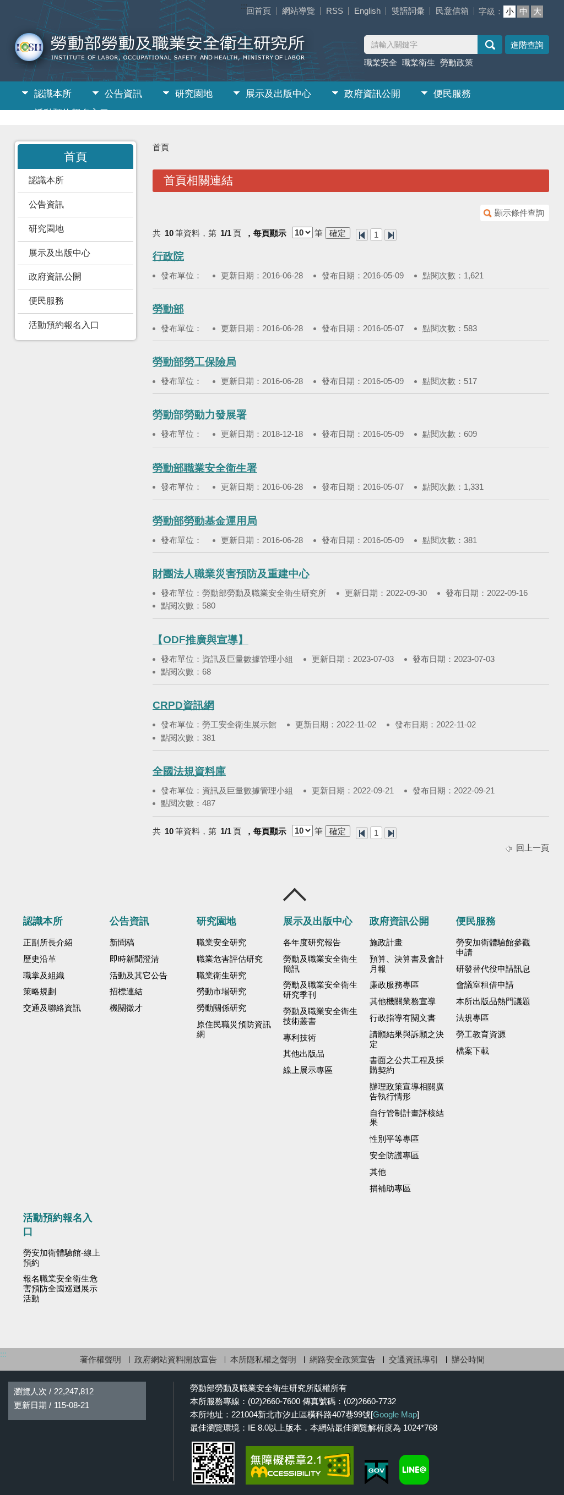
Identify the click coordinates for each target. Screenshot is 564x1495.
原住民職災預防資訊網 (234, 1029)
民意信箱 (452, 10)
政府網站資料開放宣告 (175, 1359)
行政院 (168, 256)
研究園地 (194, 94)
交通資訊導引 (413, 1359)
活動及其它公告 (138, 975)
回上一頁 (532, 847)
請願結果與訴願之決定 (407, 1039)
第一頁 (362, 235)
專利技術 (299, 1037)
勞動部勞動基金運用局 (205, 521)
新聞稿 (122, 942)
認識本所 (53, 94)
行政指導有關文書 (403, 1018)
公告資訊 (123, 94)
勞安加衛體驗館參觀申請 (493, 947)
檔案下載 (472, 1051)
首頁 (161, 147)
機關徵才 (126, 1008)
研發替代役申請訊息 (493, 969)
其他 (378, 1172)
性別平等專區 (394, 1139)
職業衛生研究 (221, 975)
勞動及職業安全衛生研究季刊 (320, 990)
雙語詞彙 (408, 10)
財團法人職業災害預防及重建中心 (231, 573)
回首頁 (258, 10)
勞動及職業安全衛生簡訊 (320, 964)
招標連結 (126, 991)
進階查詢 (527, 45)
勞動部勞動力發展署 (200, 414)
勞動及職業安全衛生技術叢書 (320, 1016)
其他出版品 (303, 1053)
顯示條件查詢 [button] (519, 212)
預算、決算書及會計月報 (407, 964)
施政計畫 (386, 942)
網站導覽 (298, 10)
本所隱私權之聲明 (263, 1359)
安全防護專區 (394, 1155)
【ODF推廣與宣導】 (200, 639)
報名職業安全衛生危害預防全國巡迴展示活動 (60, 1288)
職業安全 (380, 62)
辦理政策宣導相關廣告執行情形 (407, 1091)
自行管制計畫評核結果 (407, 1118)
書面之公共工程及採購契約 (407, 1065)
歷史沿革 (39, 959)
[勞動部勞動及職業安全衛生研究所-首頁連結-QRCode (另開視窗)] (213, 1463)
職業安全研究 (221, 942)
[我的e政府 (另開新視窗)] (376, 1472)
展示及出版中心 (278, 94)
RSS (334, 10)
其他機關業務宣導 (403, 1001)
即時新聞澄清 (134, 959)
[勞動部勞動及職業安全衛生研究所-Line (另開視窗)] (414, 1469)
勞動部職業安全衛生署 (205, 468)
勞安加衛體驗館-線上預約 (61, 1257)
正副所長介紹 (48, 942)
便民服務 (452, 94)
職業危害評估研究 (230, 959)
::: (244, 5)
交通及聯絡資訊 (52, 1008)
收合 (295, 894)
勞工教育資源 (481, 1034)
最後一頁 (390, 235)
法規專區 (472, 1018)
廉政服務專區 (394, 985)
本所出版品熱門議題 (493, 1001)
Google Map (395, 1414)
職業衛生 (418, 62)
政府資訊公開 (372, 94)
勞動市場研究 (221, 991)
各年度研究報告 (312, 942)
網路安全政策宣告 (343, 1359)
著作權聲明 (100, 1359)
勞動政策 (456, 62)
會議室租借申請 (485, 985)
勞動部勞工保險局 (194, 362)
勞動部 (168, 309)
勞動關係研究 (221, 1008)
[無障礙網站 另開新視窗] (299, 1465)
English (367, 10)
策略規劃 (39, 991)
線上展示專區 (308, 1070)
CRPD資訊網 (183, 705)
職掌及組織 (43, 975)
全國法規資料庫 (189, 771)
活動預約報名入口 (71, 113)
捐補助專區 (390, 1188)
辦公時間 (468, 1359)
